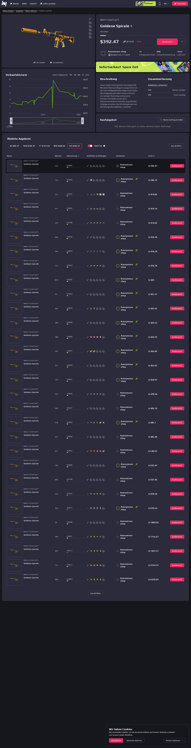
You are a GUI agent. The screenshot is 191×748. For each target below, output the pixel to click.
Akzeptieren (116, 740)
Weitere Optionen (173, 740)
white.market (8, 11)
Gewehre (19, 11)
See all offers (176, 146)
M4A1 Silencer (31, 11)
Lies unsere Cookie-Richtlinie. (121, 735)
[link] (8, 10)
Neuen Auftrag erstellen (173, 120)
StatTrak (98, 146)
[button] (166, 3)
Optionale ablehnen (134, 740)
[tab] (14, 146)
